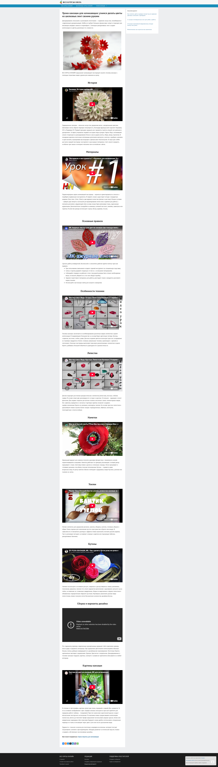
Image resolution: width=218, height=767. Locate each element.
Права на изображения (114, 761)
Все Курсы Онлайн (67, 756)
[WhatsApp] (78, 744)
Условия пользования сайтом (66, 761)
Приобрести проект (64, 764)
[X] (70, 744)
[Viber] (75, 744)
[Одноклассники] (66, 744)
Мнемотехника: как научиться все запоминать (139, 29)
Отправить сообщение (114, 759)
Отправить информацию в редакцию (93, 761)
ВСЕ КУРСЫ (73, 2)
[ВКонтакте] (63, 744)
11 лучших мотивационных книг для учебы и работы (141, 19)
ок (212, 762)
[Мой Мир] (68, 744)
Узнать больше (100, 6)
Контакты (87, 759)
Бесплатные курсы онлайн (84, 6)
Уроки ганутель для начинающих (88, 737)
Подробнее (204, 762)
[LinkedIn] (73, 744)
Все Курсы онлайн (67, 6)
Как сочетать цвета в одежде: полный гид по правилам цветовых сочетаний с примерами (142, 14)
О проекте (62, 759)
